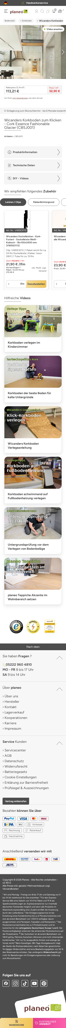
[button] (5, 3)
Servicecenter (15, 750)
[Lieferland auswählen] (5, 3)
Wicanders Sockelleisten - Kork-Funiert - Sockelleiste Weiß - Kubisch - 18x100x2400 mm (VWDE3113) (23, 241)
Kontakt (11, 707)
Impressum (13, 728)
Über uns (11, 696)
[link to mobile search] (42, 11)
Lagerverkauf (14, 712)
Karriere (10, 723)
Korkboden (27, 21)
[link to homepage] (19, 12)
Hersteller (12, 702)
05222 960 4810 (19, 664)
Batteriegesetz (16, 772)
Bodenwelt (10, 21)
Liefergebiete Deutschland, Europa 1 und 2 (38, 928)
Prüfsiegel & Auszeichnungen (27, 788)
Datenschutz (14, 761)
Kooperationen (16, 718)
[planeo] (41, 1008)
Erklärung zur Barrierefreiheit (26, 783)
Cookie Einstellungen (21, 777)
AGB (8, 756)
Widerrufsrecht (16, 766)
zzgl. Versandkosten (20, 98)
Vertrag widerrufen (15, 801)
